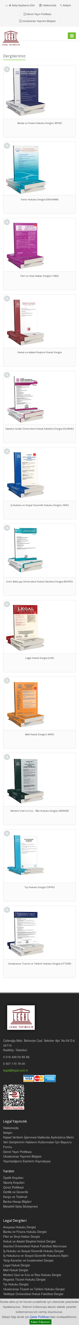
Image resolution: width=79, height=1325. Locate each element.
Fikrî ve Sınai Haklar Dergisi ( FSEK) (39, 275)
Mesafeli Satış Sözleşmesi (20, 1206)
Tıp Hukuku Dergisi (15, 1284)
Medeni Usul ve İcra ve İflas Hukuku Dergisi (32, 1275)
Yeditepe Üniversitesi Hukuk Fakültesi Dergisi (33, 1294)
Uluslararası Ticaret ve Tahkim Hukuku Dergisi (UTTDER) (39, 963)
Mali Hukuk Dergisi (15, 1270)
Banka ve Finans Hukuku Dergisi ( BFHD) (39, 123)
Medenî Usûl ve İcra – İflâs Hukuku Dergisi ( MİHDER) (40, 810)
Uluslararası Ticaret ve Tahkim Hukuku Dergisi (34, 1289)
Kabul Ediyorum (40, 1322)
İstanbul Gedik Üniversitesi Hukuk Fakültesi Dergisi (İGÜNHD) (39, 428)
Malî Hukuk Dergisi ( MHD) (39, 734)
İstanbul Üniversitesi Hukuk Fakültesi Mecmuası (35, 1246)
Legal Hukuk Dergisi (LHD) (39, 657)
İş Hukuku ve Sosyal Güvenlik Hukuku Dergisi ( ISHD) (40, 505)
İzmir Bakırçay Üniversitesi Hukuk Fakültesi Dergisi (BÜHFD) (39, 581)
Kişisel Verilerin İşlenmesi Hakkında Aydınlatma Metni (38, 1137)
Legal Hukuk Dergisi (16, 1265)
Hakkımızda (49, 5)
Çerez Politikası (39, 1317)
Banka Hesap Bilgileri (17, 1201)
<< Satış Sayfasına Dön (20, 5)
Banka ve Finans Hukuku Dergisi (25, 1232)
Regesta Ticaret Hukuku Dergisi (24, 1279)
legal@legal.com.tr (15, 1070)
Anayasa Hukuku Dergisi (19, 1227)
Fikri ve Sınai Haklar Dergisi (21, 1236)
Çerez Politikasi (13, 1187)
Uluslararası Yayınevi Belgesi (39, 21)
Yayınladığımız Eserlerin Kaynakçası (27, 1161)
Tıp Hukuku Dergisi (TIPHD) (39, 887)
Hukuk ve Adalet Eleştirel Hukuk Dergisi (39, 352)
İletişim (67, 5)
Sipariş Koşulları (13, 1182)
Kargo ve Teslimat (15, 1197)
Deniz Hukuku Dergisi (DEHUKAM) (39, 199)
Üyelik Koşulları (13, 1178)
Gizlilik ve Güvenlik (15, 1192)
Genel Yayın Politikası (39, 14)
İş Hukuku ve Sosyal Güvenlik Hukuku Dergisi (33, 1251)
